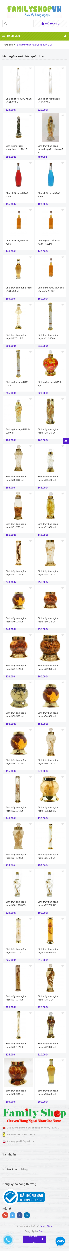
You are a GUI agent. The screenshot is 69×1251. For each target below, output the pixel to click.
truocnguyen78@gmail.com (21, 1141)
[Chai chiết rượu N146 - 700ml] (18, 174)
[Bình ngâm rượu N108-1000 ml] (18, 410)
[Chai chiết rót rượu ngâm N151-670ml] (18, 80)
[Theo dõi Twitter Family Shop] (12, 1215)
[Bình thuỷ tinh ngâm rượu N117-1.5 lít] (18, 316)
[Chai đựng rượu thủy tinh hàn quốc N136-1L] (50, 269)
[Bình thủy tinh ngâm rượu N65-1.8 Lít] (50, 836)
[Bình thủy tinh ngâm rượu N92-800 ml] (50, 1025)
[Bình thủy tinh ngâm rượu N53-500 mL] (18, 694)
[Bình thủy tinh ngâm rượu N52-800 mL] (50, 647)
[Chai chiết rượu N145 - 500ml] (50, 174)
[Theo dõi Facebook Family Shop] (19, 1215)
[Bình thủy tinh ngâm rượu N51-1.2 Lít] (18, 647)
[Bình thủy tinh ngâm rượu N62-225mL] (50, 788)
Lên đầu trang (33, 1239)
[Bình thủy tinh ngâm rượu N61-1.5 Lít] (18, 788)
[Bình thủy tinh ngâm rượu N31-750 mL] (18, 505)
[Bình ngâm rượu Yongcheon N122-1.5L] (18, 127)
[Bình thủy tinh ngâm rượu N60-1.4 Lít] (50, 741)
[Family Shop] (34, 1115)
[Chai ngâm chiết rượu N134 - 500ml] (50, 221)
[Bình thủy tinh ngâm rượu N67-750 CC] (50, 883)
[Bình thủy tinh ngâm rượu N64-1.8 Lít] (18, 836)
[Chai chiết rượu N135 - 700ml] (18, 221)
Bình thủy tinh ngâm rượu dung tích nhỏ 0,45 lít (50, 149)
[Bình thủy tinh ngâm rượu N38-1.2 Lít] (50, 552)
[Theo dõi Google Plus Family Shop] (5, 1215)
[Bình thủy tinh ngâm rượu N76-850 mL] (50, 930)
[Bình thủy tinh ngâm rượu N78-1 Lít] (50, 977)
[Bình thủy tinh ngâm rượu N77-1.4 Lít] (18, 977)
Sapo (41, 1231)
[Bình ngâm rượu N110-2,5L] (50, 363)
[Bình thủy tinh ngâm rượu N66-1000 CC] (18, 883)
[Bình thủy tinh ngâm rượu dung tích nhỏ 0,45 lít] (50, 127)
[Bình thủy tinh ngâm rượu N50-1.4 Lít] (50, 599)
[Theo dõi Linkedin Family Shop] (27, 1215)
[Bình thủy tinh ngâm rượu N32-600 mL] (50, 505)
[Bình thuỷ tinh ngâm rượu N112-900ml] (50, 316)
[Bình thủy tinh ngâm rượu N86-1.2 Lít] (18, 1025)
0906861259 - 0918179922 (21, 1134)
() (52, 23)
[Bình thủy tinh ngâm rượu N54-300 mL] (50, 694)
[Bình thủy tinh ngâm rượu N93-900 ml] (18, 1072)
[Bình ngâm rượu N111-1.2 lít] (18, 363)
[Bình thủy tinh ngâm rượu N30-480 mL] (50, 458)
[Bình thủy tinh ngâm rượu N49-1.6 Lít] (18, 599)
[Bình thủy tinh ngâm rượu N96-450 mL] (50, 1072)
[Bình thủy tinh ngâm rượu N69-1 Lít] (18, 930)
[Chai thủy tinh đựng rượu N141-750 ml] (18, 269)
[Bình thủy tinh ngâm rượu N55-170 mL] (18, 741)
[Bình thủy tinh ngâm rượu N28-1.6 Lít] (50, 410)
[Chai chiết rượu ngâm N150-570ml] (50, 80)
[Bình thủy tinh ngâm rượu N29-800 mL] (18, 458)
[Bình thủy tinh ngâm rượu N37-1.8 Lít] (18, 552)
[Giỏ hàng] (43, 23)
